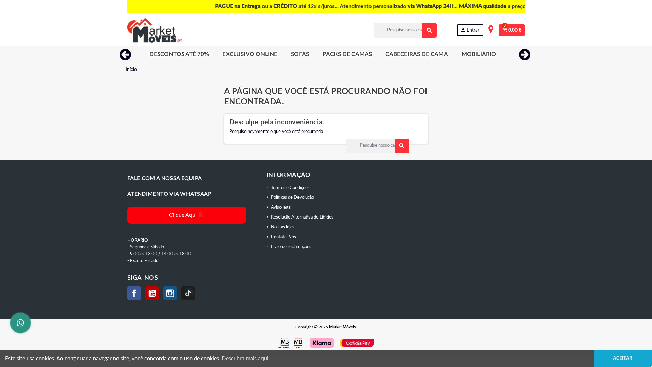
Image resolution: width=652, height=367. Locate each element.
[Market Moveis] (154, 30)
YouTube (152, 293)
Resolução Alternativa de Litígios (302, 217)
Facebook (134, 293)
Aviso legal (281, 207)
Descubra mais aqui (245, 358)
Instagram (170, 293)
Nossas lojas (282, 227)
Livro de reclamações (291, 247)
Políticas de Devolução (292, 197)
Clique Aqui (183, 215)
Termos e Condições (290, 188)
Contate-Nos (283, 237)
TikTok (188, 293)
